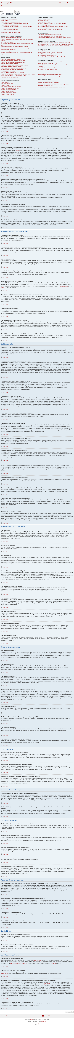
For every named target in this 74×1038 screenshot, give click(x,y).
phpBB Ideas (4, 973)
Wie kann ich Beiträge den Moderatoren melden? (12, 72)
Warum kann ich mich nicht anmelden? (10, 25)
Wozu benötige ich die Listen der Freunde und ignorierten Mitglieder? (54, 42)
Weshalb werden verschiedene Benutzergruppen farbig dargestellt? (53, 26)
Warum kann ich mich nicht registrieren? (10, 22)
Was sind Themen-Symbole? (7, 94)
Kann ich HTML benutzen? (7, 83)
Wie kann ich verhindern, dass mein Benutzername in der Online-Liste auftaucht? (17, 40)
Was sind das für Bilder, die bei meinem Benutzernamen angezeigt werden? (18, 48)
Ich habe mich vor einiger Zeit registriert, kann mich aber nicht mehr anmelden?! (16, 27)
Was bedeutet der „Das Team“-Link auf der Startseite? (50, 29)
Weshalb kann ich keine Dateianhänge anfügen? (12, 69)
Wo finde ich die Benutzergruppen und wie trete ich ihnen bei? (52, 23)
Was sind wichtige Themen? (7, 91)
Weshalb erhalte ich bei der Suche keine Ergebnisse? (50, 52)
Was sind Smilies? (5, 85)
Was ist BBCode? (5, 82)
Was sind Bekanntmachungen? (8, 89)
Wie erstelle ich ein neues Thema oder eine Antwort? (13, 59)
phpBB (31, 1019)
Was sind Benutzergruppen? (44, 22)
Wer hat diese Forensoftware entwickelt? (47, 81)
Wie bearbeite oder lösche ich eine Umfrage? (11, 66)
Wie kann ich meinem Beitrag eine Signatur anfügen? (13, 62)
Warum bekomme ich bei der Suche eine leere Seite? (50, 53)
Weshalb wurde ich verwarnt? (8, 71)
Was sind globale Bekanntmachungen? (10, 88)
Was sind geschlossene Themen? (9, 92)
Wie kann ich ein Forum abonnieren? (46, 67)
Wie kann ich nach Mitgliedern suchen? (47, 55)
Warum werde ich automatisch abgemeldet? (11, 31)
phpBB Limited (64, 286)
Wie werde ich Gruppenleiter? (44, 25)
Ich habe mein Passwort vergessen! (9, 29)
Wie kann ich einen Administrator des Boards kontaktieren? (51, 87)
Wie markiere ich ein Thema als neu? (9, 77)
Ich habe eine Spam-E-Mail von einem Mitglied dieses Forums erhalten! (54, 37)
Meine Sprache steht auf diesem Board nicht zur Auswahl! (14, 46)
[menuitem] (11, 3)
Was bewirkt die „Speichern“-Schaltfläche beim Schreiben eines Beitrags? (18, 74)
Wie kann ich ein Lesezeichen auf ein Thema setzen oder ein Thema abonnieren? (54, 65)
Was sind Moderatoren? (43, 20)
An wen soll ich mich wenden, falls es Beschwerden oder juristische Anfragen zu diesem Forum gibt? (53, 84)
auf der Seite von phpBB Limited (18, 963)
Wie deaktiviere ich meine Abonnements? (47, 69)
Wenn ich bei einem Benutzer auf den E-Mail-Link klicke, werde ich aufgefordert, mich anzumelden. (16, 53)
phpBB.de (3, 287)
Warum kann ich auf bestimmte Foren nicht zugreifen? (13, 68)
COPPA (17, 150)
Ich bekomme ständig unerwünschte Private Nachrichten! (51, 36)
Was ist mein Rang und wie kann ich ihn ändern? (12, 51)
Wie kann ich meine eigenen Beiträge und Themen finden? (51, 56)
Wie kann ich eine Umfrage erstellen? (9, 63)
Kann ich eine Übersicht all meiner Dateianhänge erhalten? (51, 76)
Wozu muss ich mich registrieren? (9, 19)
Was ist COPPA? (5, 20)
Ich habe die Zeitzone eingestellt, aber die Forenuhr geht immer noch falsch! (17, 44)
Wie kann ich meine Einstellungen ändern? (11, 37)
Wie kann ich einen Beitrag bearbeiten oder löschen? (13, 60)
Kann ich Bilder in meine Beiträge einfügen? (11, 86)
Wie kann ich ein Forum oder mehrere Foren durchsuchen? (51, 50)
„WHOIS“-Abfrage (48, 984)
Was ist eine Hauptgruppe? (44, 28)
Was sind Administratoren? (44, 19)
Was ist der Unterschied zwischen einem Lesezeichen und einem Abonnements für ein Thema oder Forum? (53, 62)
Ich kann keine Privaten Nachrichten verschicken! (49, 34)
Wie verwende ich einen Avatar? (8, 49)
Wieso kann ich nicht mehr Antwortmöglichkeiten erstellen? (14, 65)
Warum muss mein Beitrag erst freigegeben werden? (13, 75)
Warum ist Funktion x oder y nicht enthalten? (48, 82)
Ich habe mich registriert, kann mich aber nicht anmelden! (14, 23)
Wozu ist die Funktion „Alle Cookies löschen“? (11, 32)
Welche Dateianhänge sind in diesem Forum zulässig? (50, 74)
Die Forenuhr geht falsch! (7, 42)
